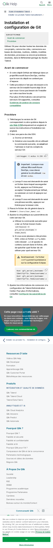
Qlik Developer (13, 362)
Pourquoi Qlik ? (13, 433)
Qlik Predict (11, 417)
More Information (26, 545)
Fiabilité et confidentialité (17, 440)
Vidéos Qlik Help (13, 358)
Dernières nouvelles (15, 499)
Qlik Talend (11, 393)
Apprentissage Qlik (14, 369)
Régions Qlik (11, 462)
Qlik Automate (12, 421)
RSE (8, 481)
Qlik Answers (12, 414)
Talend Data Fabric (14, 400)
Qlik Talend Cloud (14, 396)
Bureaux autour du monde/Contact (21, 503)
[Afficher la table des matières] (5, 11)
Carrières (10, 496)
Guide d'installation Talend (19, 12)
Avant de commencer (16, 38)
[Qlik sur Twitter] (38, 511)
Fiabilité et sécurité (14, 437)
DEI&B (9, 485)
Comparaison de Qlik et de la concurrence (25, 451)
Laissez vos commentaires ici (21, 329)
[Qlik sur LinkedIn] (43, 511)
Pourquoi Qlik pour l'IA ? (17, 448)
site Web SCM (16, 125)
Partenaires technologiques (18, 455)
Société (9, 474)
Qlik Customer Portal (15, 373)
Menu (49, 5)
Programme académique (17, 488)
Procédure (11, 41)
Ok (26, 539)
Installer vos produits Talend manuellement (25, 15)
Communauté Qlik (24, 511)
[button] (46, 155)
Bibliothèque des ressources (19, 376)
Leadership (11, 478)
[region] (26, 531)
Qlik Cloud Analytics (15, 410)
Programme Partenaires (17, 492)
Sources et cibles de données (19, 458)
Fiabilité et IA (12, 444)
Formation (10, 365)
